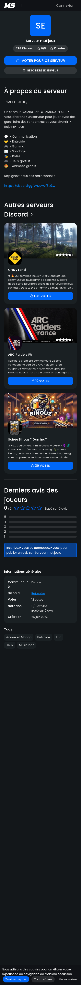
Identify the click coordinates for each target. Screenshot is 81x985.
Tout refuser (43, 979)
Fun (58, 637)
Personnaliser (68, 979)
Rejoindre (38, 593)
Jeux (9, 645)
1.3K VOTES (42, 296)
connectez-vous (47, 547)
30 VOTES (42, 465)
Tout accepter (16, 979)
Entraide (43, 637)
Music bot (26, 645)
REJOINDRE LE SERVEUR (42, 70)
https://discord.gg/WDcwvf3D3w (29, 185)
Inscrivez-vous (17, 547)
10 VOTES (42, 381)
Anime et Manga (18, 637)
